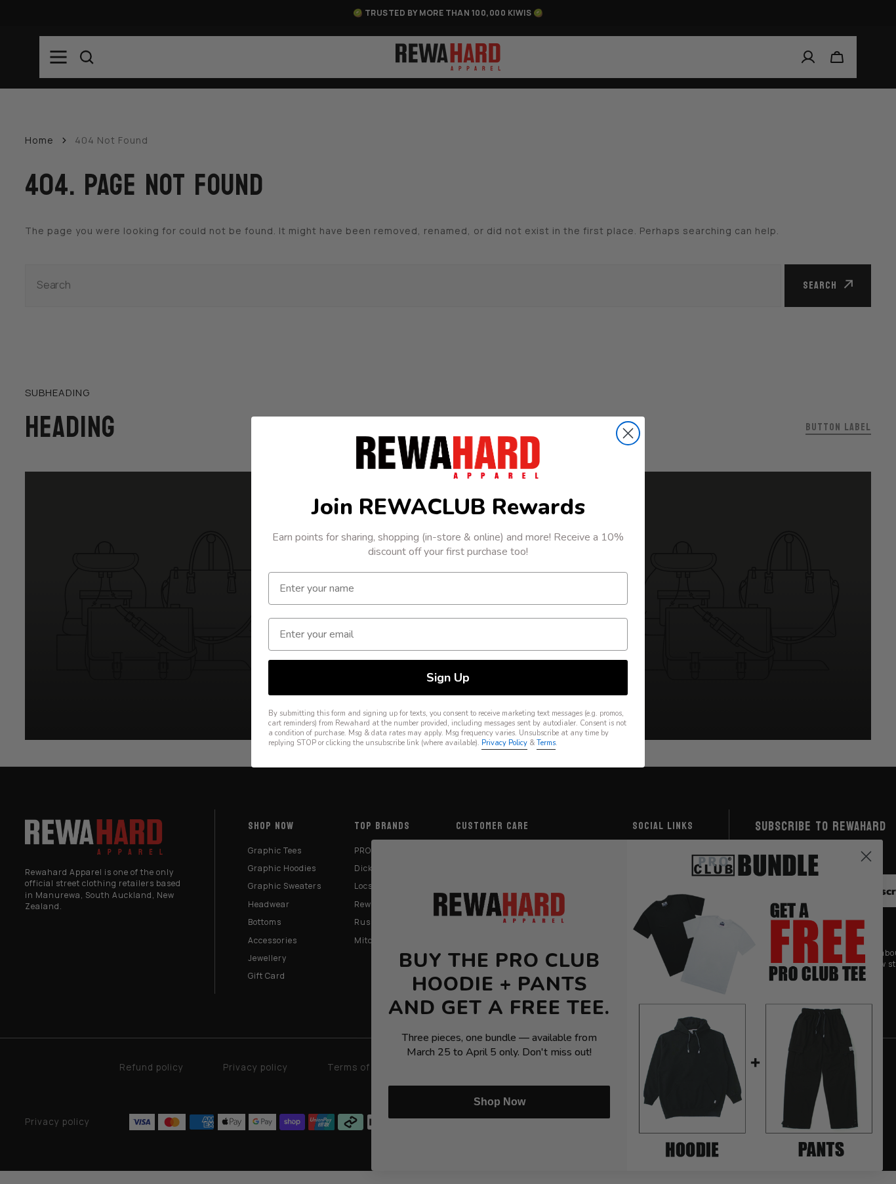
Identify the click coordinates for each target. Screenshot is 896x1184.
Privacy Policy (504, 743)
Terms (546, 743)
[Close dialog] (628, 433)
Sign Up (448, 677)
